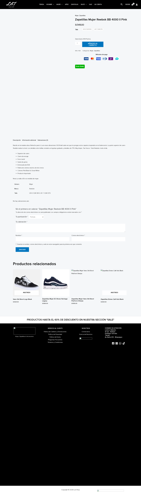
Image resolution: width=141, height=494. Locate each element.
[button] (53, 4)
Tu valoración (21, 222)
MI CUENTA (98, 4)
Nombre (19, 235)
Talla (76, 30)
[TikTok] (123, 343)
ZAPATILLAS (74, 4)
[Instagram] (116, 343)
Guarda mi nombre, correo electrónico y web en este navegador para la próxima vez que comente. (49, 244)
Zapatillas (82, 16)
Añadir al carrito (93, 44)
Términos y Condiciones (55, 342)
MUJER (58, 4)
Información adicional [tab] (29, 140)
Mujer (77, 16)
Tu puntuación (22, 217)
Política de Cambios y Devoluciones (55, 332)
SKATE (83, 4)
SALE (90, 4)
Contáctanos (86, 332)
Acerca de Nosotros (85, 334)
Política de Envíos (55, 337)
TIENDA (41, 4)
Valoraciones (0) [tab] (43, 140)
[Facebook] (113, 343)
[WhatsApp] (120, 343)
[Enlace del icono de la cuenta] (137, 4)
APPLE (66, 4)
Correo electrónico (78, 235)
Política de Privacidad (55, 334)
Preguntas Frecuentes (55, 340)
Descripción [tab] (17, 140)
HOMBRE (49, 4)
